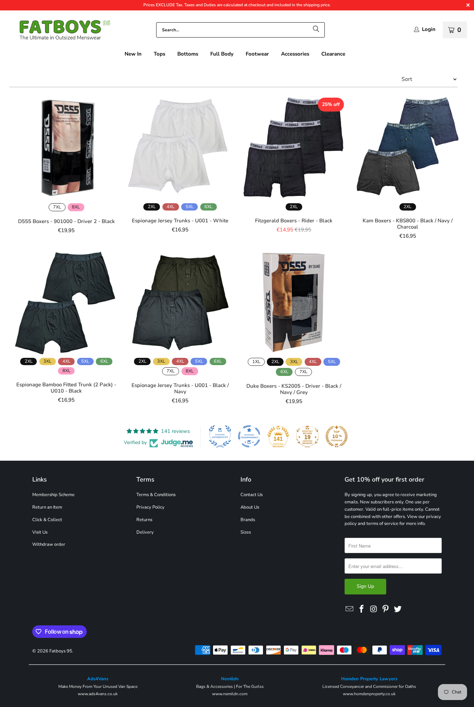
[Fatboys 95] (59, 31)
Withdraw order (48, 544)
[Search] (316, 30)
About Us (249, 507)
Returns (144, 520)
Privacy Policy (150, 507)
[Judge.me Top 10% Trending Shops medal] (336, 436)
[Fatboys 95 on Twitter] (398, 609)
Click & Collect (47, 520)
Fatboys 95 (60, 651)
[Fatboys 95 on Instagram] (374, 609)
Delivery (145, 532)
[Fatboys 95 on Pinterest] (386, 609)
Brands (247, 520)
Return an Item (47, 507)
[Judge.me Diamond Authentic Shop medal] (220, 436)
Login (428, 29)
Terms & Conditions (156, 495)
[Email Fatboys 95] (350, 609)
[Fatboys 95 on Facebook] (362, 609)
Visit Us (40, 532)
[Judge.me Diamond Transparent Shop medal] (249, 436)
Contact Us (251, 495)
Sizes (245, 532)
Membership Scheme (53, 495)
